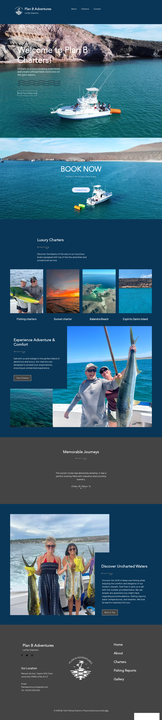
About (118, 653)
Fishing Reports (125, 670)
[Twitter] (27, 655)
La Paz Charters (30, 649)
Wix (106, 710)
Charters (120, 662)
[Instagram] (32, 655)
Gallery (119, 679)
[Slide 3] (84, 488)
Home (118, 645)
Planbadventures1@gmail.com (34, 687)
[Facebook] (22, 655)
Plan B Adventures (38, 645)
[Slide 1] (77, 488)
